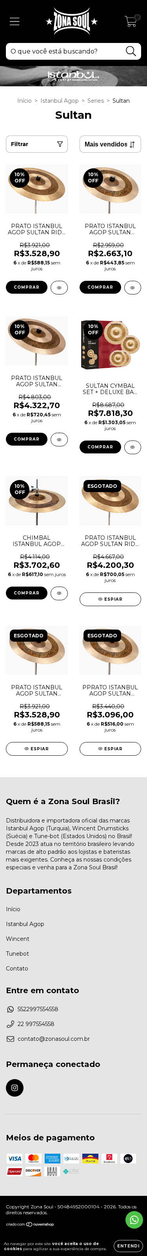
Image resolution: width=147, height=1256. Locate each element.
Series (95, 100)
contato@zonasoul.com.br (54, 1038)
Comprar (27, 593)
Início (24, 100)
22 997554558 (36, 1024)
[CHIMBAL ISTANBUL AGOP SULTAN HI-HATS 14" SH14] (59, 593)
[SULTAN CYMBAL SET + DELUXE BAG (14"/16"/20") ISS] (133, 447)
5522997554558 (38, 1009)
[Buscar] (131, 51)
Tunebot (17, 953)
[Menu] (15, 21)
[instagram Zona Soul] (15, 1088)
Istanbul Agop (59, 100)
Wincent (17, 938)
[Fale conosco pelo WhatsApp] (134, 1220)
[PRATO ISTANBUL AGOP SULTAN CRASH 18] (133, 287)
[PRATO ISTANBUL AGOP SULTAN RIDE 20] (59, 287)
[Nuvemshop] (30, 1225)
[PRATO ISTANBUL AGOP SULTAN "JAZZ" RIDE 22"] (59, 439)
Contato (17, 968)
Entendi (128, 1246)
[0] (130, 23)
